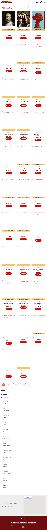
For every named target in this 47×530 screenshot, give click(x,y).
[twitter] (22, 518)
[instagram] (25, 518)
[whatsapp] (28, 518)
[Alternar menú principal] (44, 2)
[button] (37, 3)
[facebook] (18, 518)
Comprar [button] (8, 38)
